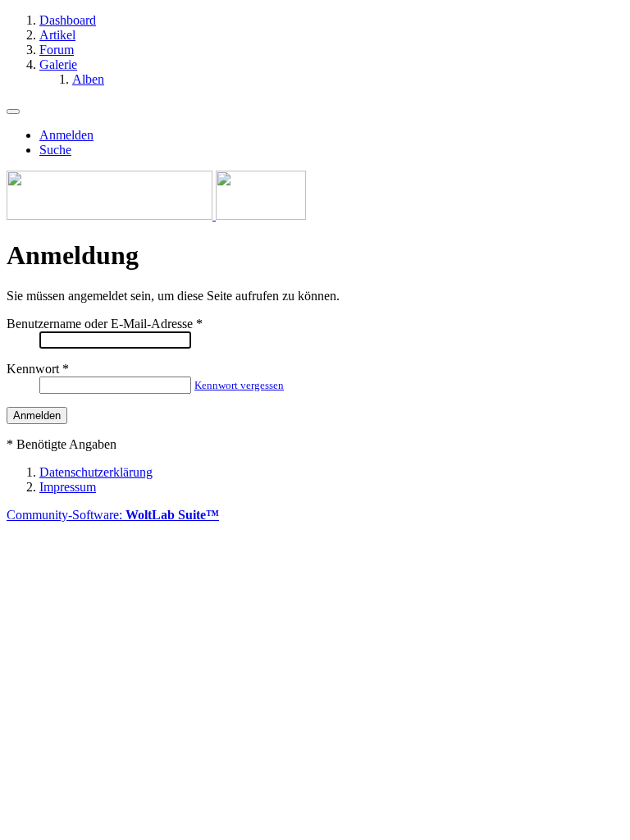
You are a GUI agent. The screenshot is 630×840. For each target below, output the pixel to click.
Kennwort (33, 369)
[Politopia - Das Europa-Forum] (156, 215)
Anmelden (66, 135)
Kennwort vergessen (239, 385)
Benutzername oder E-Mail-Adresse (100, 324)
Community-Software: (113, 515)
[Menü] (13, 111)
